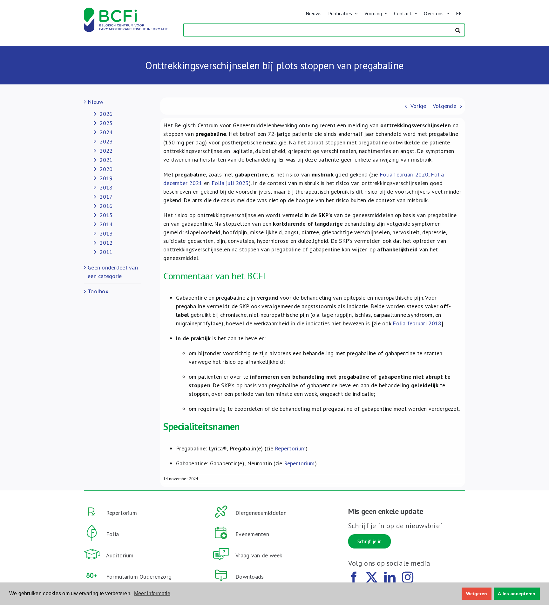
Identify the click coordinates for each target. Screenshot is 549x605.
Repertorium (290, 448)
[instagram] (407, 577)
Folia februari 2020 (404, 174)
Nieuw (95, 101)
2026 (105, 113)
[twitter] (371, 577)
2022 (105, 150)
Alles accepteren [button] (516, 593)
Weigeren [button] (476, 593)
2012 (105, 242)
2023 (105, 141)
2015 (105, 215)
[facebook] (354, 577)
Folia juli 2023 (230, 183)
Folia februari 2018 (417, 323)
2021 (105, 159)
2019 (105, 178)
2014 (105, 224)
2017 (105, 196)
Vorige (418, 106)
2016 (105, 205)
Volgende (444, 106)
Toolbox (98, 291)
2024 (105, 132)
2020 (105, 169)
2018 (105, 187)
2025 (105, 123)
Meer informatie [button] (152, 593)
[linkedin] (390, 577)
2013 (105, 233)
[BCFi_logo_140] (126, 10)
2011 (105, 252)
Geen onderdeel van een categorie (113, 272)
